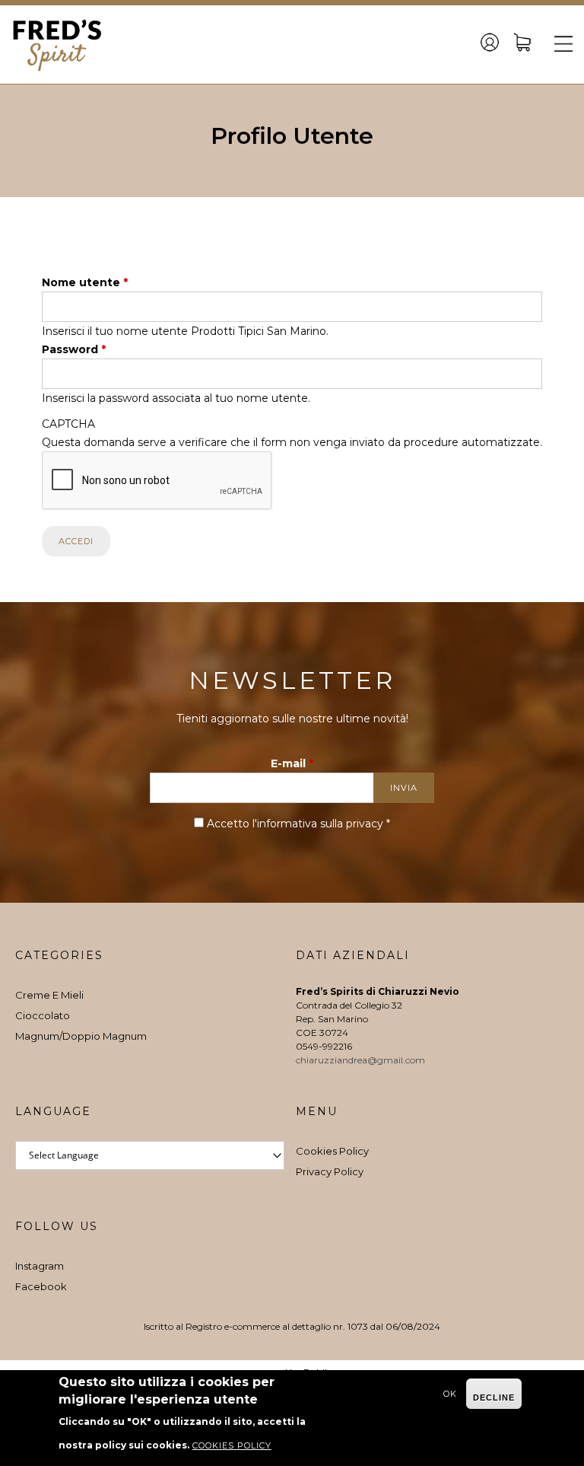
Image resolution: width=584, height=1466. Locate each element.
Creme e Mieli (49, 995)
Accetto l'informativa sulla (298, 823)
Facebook (41, 1286)
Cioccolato (42, 1015)
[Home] (57, 44)
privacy (364, 823)
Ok (450, 1393)
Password (74, 349)
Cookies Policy (332, 1151)
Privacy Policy (329, 1171)
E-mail (292, 763)
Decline (494, 1397)
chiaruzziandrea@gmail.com (361, 1060)
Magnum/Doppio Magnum (81, 1036)
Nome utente (85, 282)
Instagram (39, 1266)
